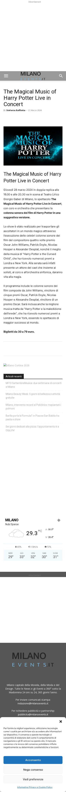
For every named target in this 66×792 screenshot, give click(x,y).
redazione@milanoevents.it (33, 703)
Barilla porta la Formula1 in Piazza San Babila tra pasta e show (32, 417)
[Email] (39, 118)
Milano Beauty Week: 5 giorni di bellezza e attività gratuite (33, 396)
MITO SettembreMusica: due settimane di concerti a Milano (33, 385)
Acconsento (33, 760)
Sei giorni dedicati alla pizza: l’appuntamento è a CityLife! (32, 428)
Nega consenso (33, 769)
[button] (60, 721)
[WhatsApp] (23, 118)
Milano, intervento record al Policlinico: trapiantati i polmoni (33, 406)
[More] (47, 118)
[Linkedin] (31, 118)
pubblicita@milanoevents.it (33, 714)
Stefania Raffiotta (15, 110)
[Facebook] (7, 118)
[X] (15, 118)
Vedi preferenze (33, 779)
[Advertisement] (33, 36)
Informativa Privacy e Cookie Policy (34, 787)
